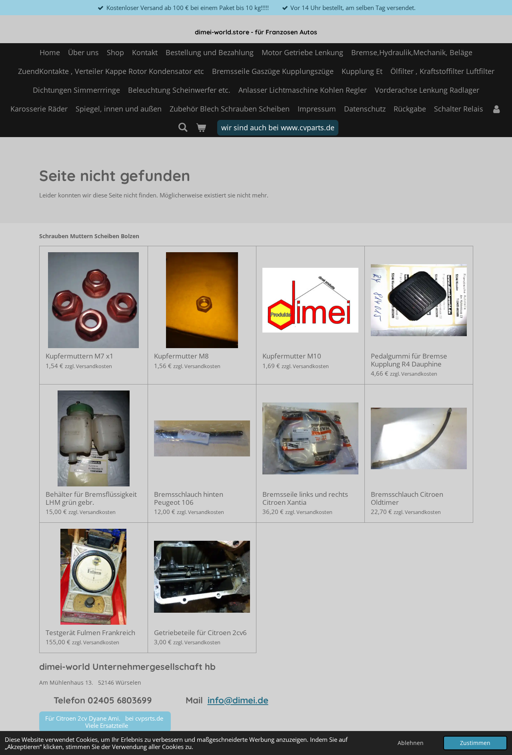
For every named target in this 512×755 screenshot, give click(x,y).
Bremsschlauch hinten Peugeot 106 (188, 498)
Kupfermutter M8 (181, 356)
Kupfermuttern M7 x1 (80, 356)
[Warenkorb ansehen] (201, 127)
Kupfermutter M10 (291, 356)
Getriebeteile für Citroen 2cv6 (200, 633)
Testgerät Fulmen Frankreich (90, 633)
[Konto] (496, 109)
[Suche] (183, 127)
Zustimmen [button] (475, 743)
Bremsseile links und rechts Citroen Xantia (305, 498)
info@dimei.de (238, 700)
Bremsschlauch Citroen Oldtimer (407, 498)
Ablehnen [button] (411, 743)
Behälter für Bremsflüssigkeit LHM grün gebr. (91, 498)
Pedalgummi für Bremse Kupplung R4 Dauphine (409, 360)
